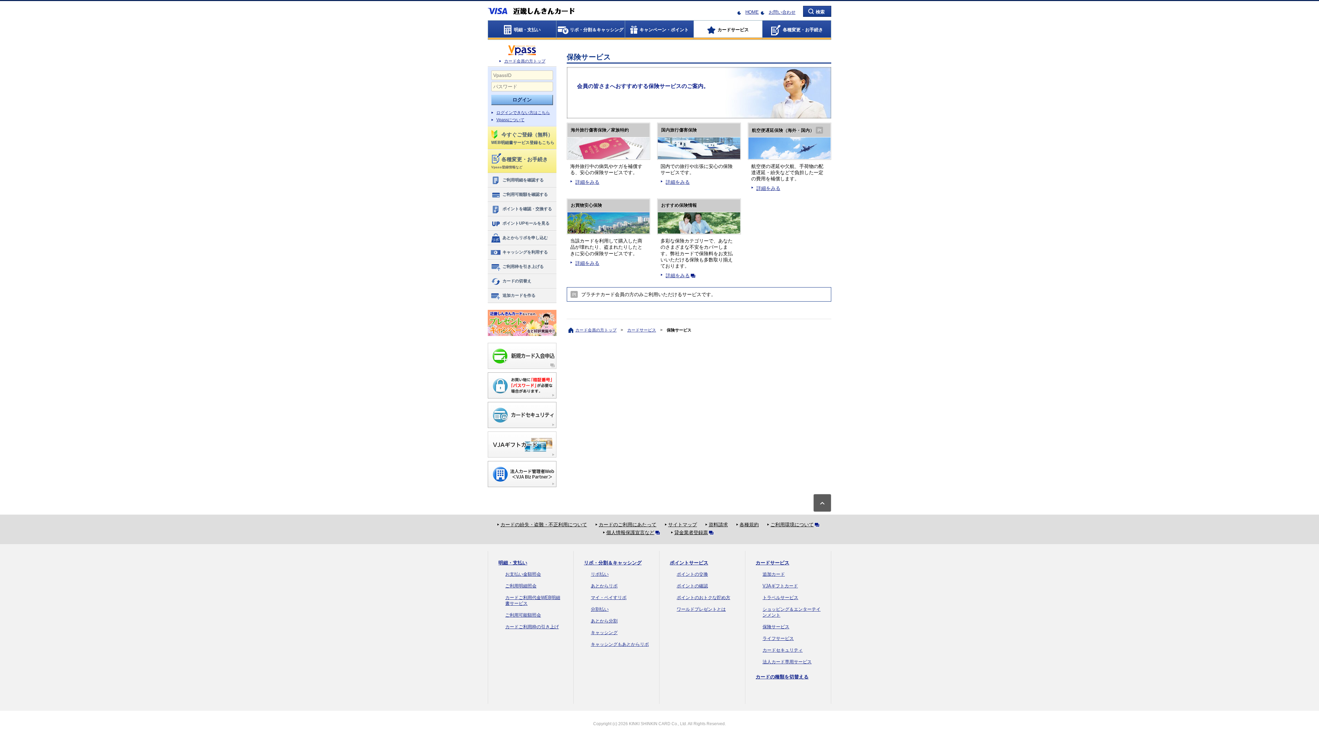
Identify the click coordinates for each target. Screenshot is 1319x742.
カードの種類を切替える (782, 676)
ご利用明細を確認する (523, 180)
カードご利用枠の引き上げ (532, 626)
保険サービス (776, 626)
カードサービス (641, 330)
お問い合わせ (782, 12)
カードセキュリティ (783, 650)
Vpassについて (510, 119)
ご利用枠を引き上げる (523, 266)
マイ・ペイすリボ (609, 597)
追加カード (774, 574)
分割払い (600, 609)
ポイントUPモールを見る (526, 223)
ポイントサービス (689, 562)
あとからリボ (604, 585)
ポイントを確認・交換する (527, 208)
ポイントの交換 (692, 574)
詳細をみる (587, 182)
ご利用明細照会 (521, 585)
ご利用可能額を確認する (525, 194)
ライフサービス (778, 638)
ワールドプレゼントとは (701, 609)
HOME (752, 12)
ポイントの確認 (692, 585)
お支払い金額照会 (523, 574)
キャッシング (604, 632)
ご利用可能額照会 (523, 615)
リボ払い (600, 574)
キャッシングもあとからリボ (620, 644)
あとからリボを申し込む (525, 237)
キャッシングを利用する (525, 252)
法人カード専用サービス (787, 661)
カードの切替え (517, 281)
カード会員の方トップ (524, 61)
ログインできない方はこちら (523, 112)
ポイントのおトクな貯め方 (703, 597)
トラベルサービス (780, 597)
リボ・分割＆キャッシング (613, 562)
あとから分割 (604, 620)
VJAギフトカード (780, 585)
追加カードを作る (519, 295)
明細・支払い (512, 562)
